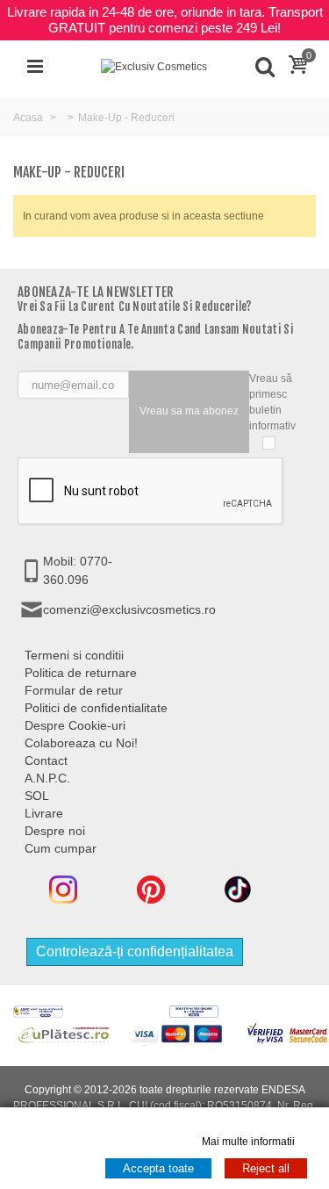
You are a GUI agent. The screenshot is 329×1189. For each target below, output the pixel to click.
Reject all (266, 1168)
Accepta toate (158, 1168)
